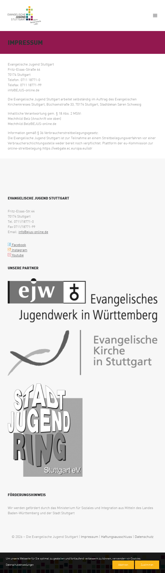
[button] (155, 15)
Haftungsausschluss (116, 536)
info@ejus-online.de (33, 232)
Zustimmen (147, 564)
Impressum (89, 536)
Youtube (17, 255)
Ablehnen (123, 564)
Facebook (18, 245)
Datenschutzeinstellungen (20, 564)
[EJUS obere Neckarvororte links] (25, 15)
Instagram (19, 250)
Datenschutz (144, 536)
